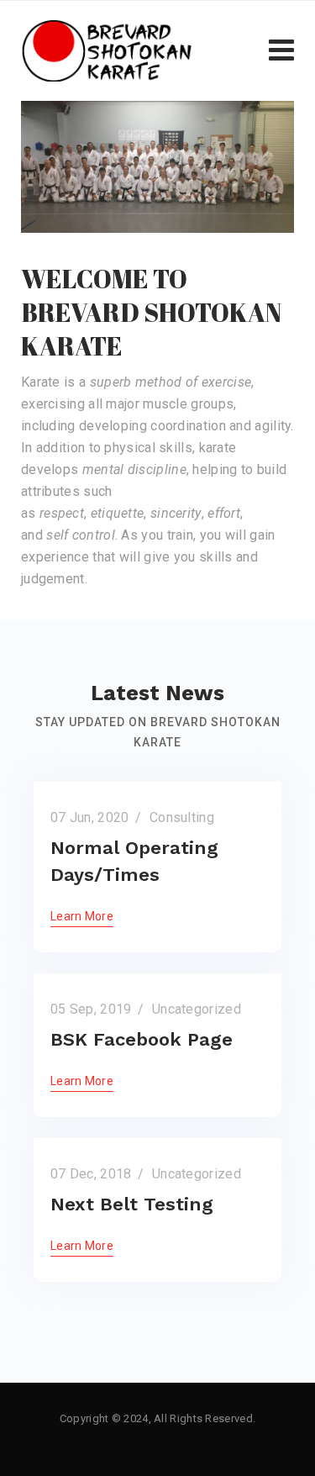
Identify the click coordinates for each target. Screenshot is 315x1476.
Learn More (81, 916)
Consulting (182, 817)
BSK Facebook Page (141, 1039)
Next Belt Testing (131, 1204)
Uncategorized (196, 1009)
